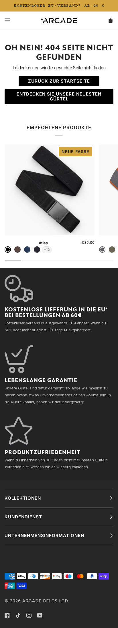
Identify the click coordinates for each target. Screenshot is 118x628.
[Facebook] (7, 615)
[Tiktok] (18, 615)
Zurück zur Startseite (59, 81)
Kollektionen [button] (23, 498)
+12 (47, 250)
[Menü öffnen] (13, 21)
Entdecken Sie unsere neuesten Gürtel (59, 96)
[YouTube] (39, 615)
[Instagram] (29, 615)
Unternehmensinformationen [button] (44, 535)
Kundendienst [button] (23, 516)
